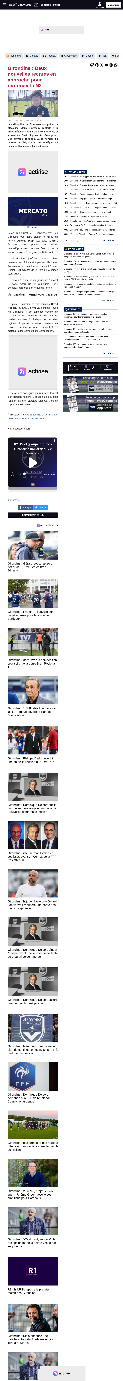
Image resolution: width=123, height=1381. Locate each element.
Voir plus (106, 240)
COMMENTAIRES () (33, 515)
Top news (16, 55)
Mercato (34, 55)
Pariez (56, 4)
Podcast (51, 55)
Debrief (89, 55)
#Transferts (14, 500)
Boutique (45, 4)
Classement (70, 55)
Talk (104, 55)
